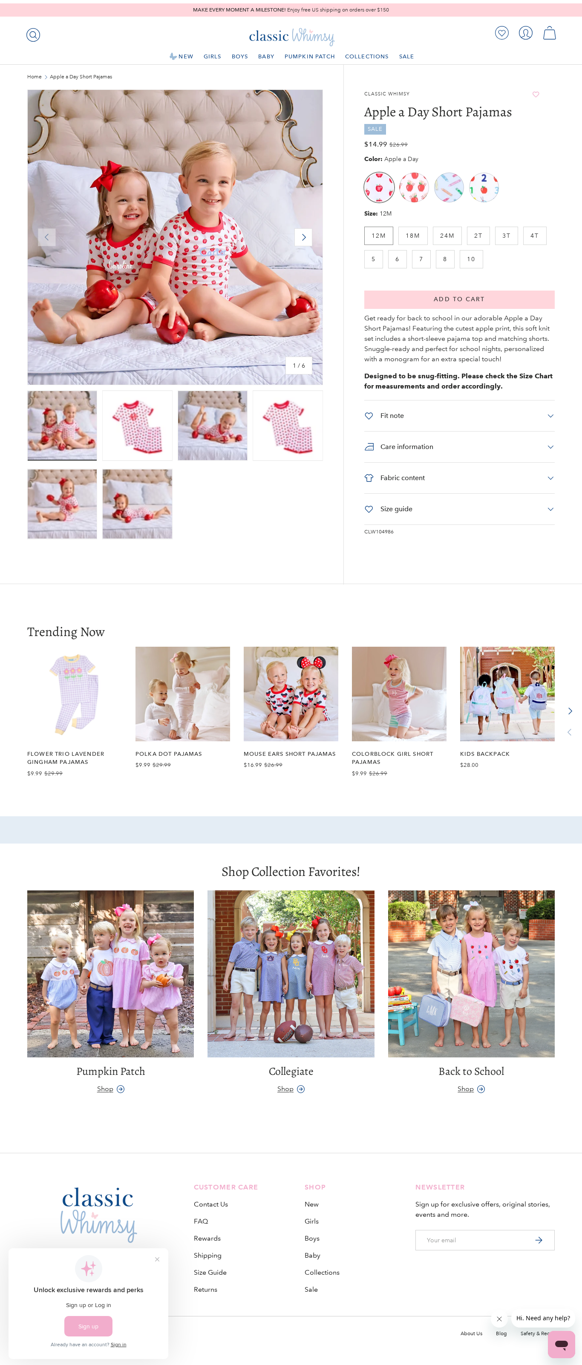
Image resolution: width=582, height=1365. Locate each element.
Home (34, 77)
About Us (471, 1333)
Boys (240, 56)
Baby (266, 56)
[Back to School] (471, 973)
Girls (213, 56)
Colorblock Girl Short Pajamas (392, 758)
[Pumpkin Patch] (110, 973)
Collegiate (291, 1071)
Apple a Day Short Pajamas (81, 77)
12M (379, 235)
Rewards (207, 1238)
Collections (367, 56)
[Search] (31, 33)
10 (471, 259)
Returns (205, 1289)
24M (447, 235)
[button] (549, 32)
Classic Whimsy (387, 94)
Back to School (471, 1071)
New (186, 56)
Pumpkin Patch (310, 56)
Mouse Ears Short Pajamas (290, 754)
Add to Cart (459, 299)
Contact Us (211, 1204)
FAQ (201, 1221)
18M (413, 235)
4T (534, 235)
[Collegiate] (290, 973)
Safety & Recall (538, 1333)
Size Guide (210, 1272)
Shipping (208, 1255)
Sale (407, 56)
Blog (501, 1333)
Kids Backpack (485, 754)
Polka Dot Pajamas (168, 754)
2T (478, 235)
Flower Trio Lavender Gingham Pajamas (65, 758)
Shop (105, 1089)
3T (506, 235)
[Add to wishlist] (536, 94)
